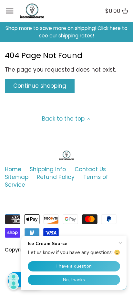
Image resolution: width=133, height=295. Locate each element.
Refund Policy (56, 177)
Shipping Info (48, 169)
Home (13, 169)
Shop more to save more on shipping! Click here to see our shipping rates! (66, 32)
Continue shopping (39, 86)
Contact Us (90, 169)
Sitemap (16, 177)
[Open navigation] (10, 11)
